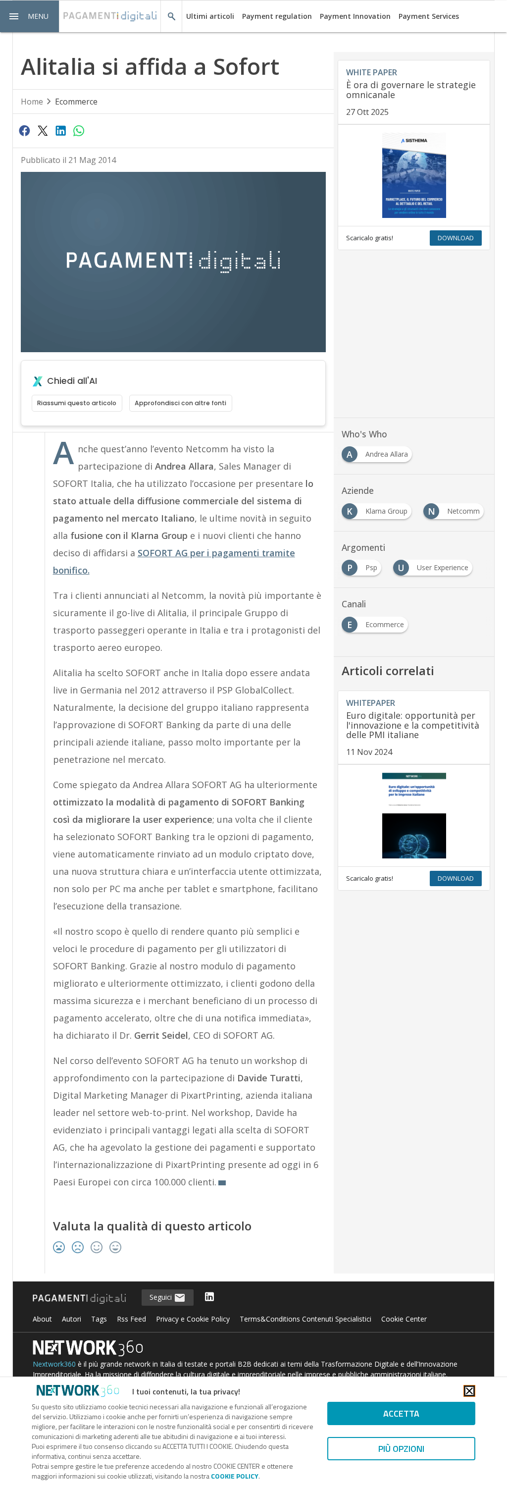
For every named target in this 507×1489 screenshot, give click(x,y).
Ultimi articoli (210, 16)
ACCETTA (401, 1413)
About (42, 1319)
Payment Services (429, 16)
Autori (71, 1319)
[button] (29, 16)
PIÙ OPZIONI (401, 1448)
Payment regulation (277, 16)
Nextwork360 (54, 1364)
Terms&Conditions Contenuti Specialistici (305, 1319)
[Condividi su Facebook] (25, 130)
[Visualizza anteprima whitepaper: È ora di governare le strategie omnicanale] (414, 175)
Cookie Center (404, 1319)
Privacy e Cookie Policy (193, 1319)
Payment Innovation (355, 16)
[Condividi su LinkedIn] (60, 130)
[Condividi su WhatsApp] (79, 130)
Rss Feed (131, 1319)
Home (32, 101)
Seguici (162, 1297)
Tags (99, 1319)
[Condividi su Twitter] (43, 130)
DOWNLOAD (456, 237)
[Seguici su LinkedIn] (209, 1297)
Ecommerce (76, 101)
